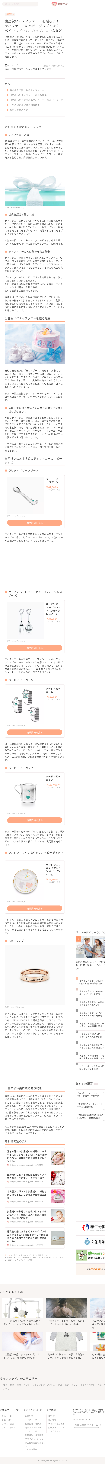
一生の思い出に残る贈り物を (25, 105)
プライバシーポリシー (35, 1439)
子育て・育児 (8, 1423)
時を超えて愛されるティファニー (27, 90)
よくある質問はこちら (80, 1419)
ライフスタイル (9, 1427)
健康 (60, 1384)
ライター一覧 (31, 1419)
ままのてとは (31, 1431)
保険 (12, 1384)
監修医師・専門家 (33, 1423)
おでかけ (7, 1389)
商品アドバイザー (33, 1427)
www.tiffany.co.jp (17, 207)
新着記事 (29, 1416)
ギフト (27, 1384)
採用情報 (52, 1419)
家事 (19, 1384)
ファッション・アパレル (44, 1384)
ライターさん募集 (56, 1423)
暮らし (75, 1384)
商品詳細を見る (35, 522)
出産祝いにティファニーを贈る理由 (28, 95)
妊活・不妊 (7, 1416)
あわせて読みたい (19, 110)
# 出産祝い (10, 14)
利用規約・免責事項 (34, 1435)
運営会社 (52, 1416)
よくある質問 (31, 1449)
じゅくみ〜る (54, 1431)
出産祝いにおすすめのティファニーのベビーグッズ (36, 100)
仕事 (5, 1384)
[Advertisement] (25, 568)
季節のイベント (88, 1384)
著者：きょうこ (13, 65)
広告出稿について (56, 1427)
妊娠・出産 (7, 1419)
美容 (67, 1384)
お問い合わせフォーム (86, 1424)
